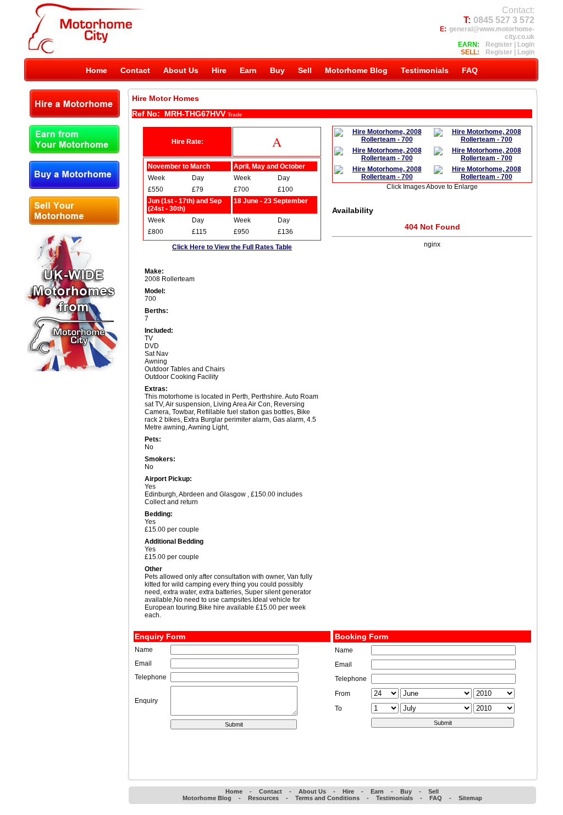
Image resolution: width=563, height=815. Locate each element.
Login (525, 44)
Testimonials (394, 798)
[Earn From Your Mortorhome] (71, 151)
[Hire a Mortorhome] (72, 115)
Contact (270, 791)
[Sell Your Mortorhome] (71, 222)
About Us (312, 791)
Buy (406, 791)
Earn (377, 791)
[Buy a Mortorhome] (71, 187)
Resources (263, 798)
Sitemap (470, 798)
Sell (433, 791)
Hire (348, 791)
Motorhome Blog (207, 798)
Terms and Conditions (327, 798)
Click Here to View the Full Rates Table (232, 247)
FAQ (435, 798)
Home (233, 791)
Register (498, 44)
